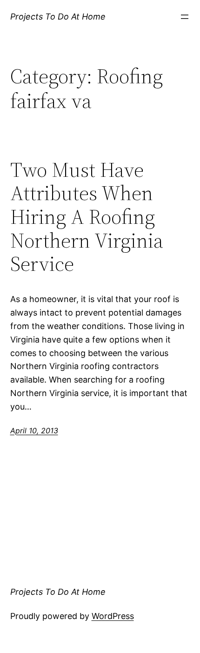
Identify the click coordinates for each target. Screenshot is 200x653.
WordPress (113, 616)
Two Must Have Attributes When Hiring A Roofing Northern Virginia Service (86, 217)
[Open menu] (184, 16)
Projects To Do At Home (58, 16)
